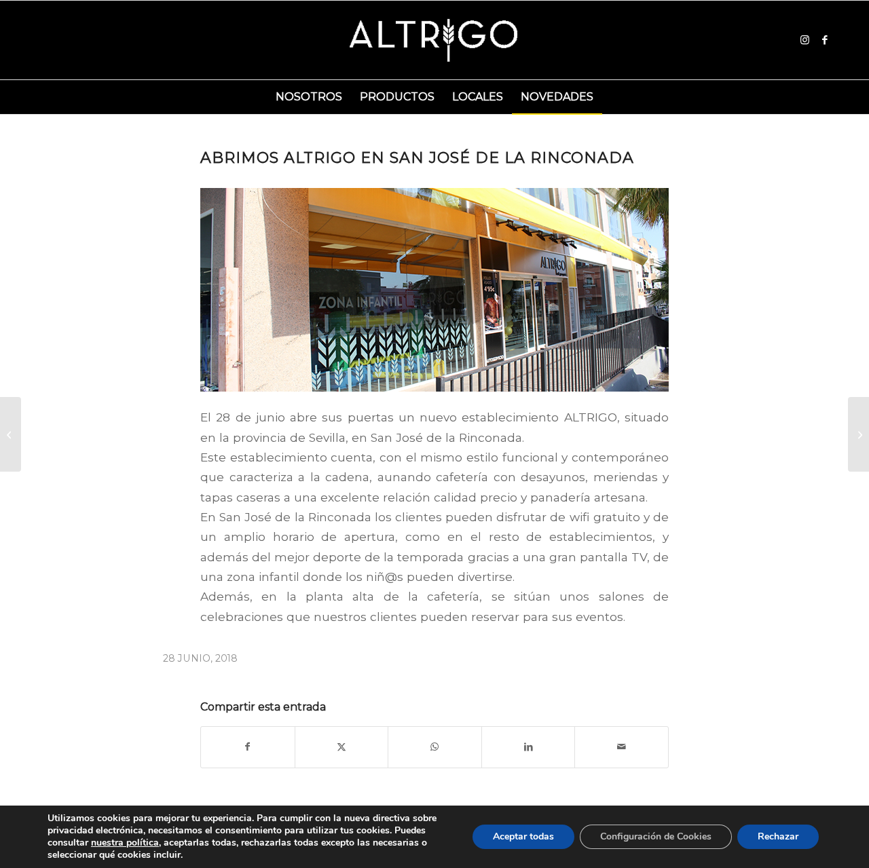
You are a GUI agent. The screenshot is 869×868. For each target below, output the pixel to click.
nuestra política (125, 842)
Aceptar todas (523, 836)
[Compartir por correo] (621, 747)
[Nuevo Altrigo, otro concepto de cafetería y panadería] (10, 434)
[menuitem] (309, 97)
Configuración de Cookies (655, 836)
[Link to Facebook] (825, 40)
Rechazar (778, 836)
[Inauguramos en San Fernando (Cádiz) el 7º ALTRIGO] (858, 434)
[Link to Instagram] (804, 40)
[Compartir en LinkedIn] (528, 747)
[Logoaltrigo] (435, 40)
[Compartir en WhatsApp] (434, 747)
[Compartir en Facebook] (248, 747)
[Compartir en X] (341, 747)
